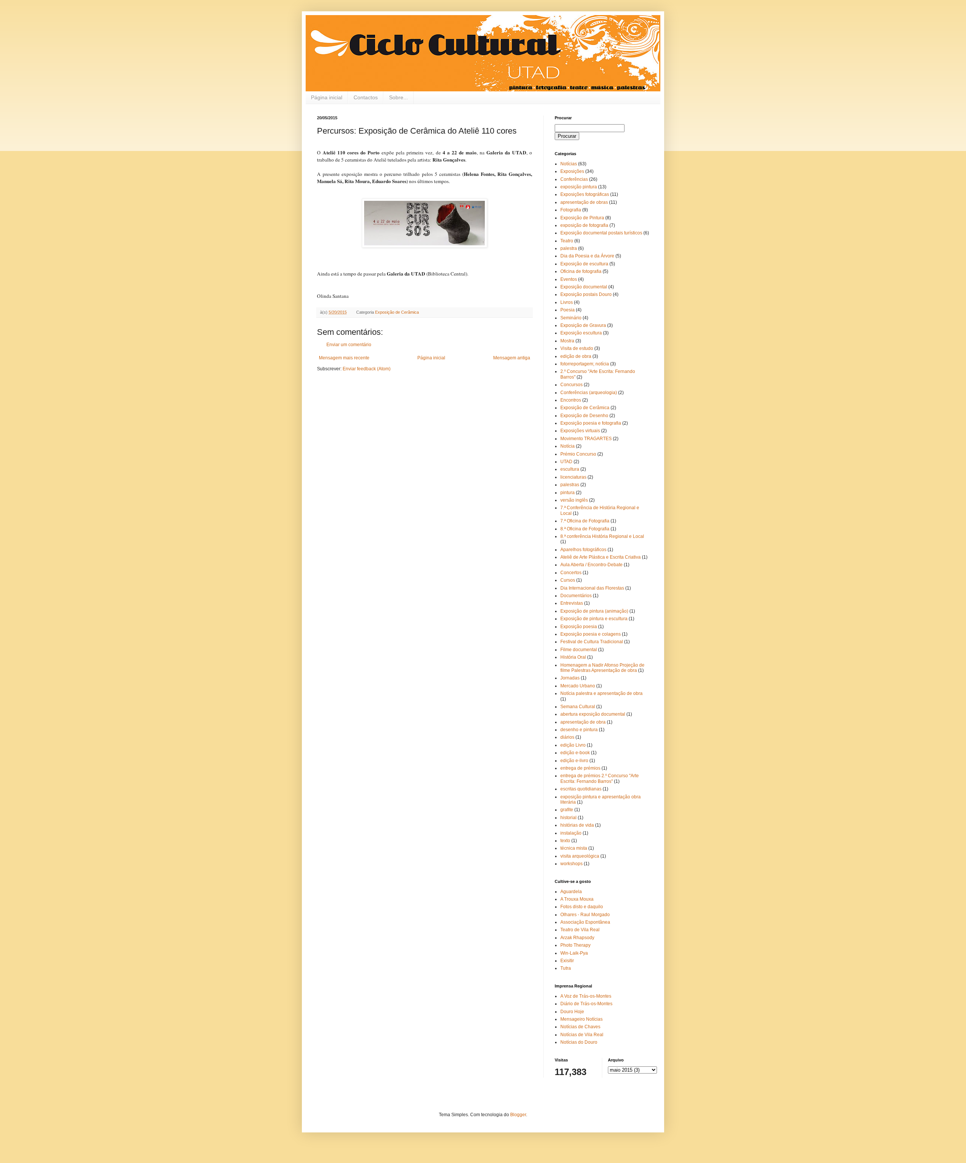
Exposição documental (583, 287)
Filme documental (578, 649)
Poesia (567, 310)
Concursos (571, 384)
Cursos (567, 580)
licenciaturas (573, 477)
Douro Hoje (572, 1011)
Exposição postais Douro (586, 294)
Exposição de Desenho (584, 415)
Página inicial (326, 97)
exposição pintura (578, 186)
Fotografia (570, 210)
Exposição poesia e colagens (590, 634)
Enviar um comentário (348, 344)
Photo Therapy (575, 945)
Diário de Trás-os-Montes (586, 1003)
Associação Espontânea (585, 922)
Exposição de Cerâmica (397, 312)
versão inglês (574, 500)
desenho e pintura (579, 729)
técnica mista (573, 848)
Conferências (574, 179)
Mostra (567, 341)
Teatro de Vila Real (580, 929)
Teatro (566, 240)
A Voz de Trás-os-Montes (585, 996)
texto (565, 840)
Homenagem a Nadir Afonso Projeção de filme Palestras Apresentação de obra (602, 667)
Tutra (565, 968)
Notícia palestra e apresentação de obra (601, 693)
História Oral (573, 657)
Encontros (570, 400)
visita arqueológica (579, 856)
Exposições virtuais (580, 430)
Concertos (570, 572)
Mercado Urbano (577, 686)
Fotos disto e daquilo (581, 906)
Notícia (567, 446)
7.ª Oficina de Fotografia (584, 521)
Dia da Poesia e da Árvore (587, 256)
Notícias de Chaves (580, 1026)
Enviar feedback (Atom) (367, 368)
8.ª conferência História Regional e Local (602, 536)
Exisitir (567, 960)
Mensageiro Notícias (581, 1019)
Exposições (572, 171)
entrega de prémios (580, 768)
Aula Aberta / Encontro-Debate (591, 564)
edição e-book (575, 752)
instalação (570, 833)
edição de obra (575, 356)
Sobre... (398, 97)
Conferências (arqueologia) (588, 392)
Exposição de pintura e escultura (594, 618)
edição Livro (573, 745)
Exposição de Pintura (582, 217)
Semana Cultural (577, 706)
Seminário (570, 317)
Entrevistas (571, 603)
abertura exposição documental (592, 714)
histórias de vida (577, 825)
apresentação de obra (583, 722)
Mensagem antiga (511, 357)
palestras (569, 484)
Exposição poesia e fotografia (590, 423)
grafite (566, 809)
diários (567, 737)
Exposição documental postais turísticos (601, 233)
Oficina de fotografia (580, 271)
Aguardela (571, 891)
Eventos (568, 279)
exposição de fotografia (584, 225)
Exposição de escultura (584, 263)
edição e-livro (574, 760)
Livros (566, 302)
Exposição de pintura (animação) (594, 611)
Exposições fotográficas (584, 194)
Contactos (366, 97)
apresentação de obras (584, 202)
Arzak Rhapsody (577, 937)
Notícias (568, 163)
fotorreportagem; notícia (584, 364)
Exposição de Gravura (583, 325)
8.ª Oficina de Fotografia (584, 528)
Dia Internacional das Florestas (592, 588)
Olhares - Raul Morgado (585, 914)
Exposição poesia (578, 626)
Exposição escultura (581, 333)
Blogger (518, 1114)
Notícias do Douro (578, 1042)
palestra (568, 248)
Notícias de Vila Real (581, 1034)
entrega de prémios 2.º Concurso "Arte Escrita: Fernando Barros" (599, 778)
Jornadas (570, 678)
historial (568, 817)
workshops (571, 863)
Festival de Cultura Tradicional (591, 641)
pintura (567, 492)
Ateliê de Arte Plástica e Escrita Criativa (600, 557)
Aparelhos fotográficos (583, 549)
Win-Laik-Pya (574, 953)
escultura (569, 469)
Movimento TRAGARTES (586, 438)
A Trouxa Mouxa (577, 899)
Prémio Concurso (578, 454)
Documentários (576, 595)
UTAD (566, 461)
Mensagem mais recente (344, 357)
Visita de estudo (576, 348)
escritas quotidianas (580, 789)
